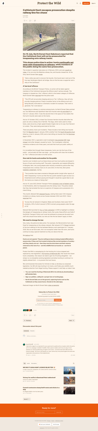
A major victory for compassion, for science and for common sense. (39, 369)
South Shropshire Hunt (67, 132)
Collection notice (59, 420)
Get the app (56, 424)
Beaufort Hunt (33, 132)
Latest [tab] (28, 363)
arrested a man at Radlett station (63, 184)
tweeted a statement (29, 170)
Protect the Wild (31, 381)
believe (27, 235)
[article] (49, 370)
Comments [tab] (26, 331)
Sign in (93, 3)
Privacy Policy (60, 304)
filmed (66, 225)
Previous (28, 320)
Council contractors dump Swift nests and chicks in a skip (41, 388)
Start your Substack (45, 424)
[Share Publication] (80, 3)
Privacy (49, 420)
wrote (40, 74)
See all (26, 399)
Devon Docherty (30, 371)
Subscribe (86, 3)
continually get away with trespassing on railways (48, 63)
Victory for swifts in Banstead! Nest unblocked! (39, 377)
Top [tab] (24, 363)
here (61, 277)
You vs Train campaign (47, 210)
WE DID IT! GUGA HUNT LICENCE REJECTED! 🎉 (39, 367)
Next (70, 320)
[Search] (77, 3)
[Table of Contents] (2, 215)
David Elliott (29, 344)
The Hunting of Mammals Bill (50, 253)
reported (38, 95)
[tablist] (29, 330)
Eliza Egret (25, 15)
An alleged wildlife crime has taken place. (33, 391)
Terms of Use (56, 303)
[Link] (21, 56)
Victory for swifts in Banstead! (30, 379)
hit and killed (65, 111)
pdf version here (30, 274)
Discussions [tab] (34, 363)
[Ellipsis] (74, 344)
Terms (52, 420)
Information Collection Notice (48, 304)
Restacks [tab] (32, 331)
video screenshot (53, 285)
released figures (44, 194)
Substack (42, 428)
